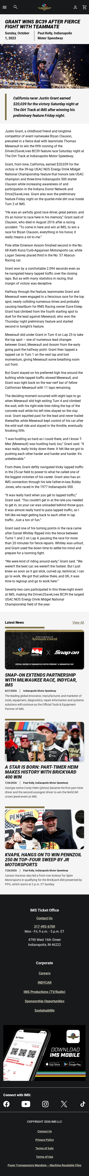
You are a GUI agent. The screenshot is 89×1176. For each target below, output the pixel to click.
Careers (45, 973)
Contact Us (44, 918)
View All (78, 622)
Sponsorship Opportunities (44, 1001)
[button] (4, 7)
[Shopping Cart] (84, 7)
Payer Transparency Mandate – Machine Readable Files (44, 1165)
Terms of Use (44, 1156)
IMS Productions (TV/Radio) (44, 992)
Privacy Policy (44, 1139)
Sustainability (45, 1010)
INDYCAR (45, 983)
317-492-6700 (44, 926)
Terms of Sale (44, 1148)
